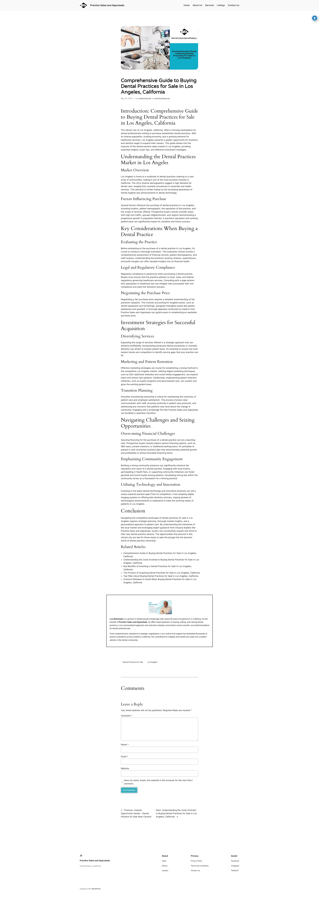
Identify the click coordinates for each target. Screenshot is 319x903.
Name (125, 744)
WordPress (96, 889)
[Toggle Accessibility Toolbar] (315, 18)
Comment (126, 715)
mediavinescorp (144, 98)
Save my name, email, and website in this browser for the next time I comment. (158, 782)
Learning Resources (162, 98)
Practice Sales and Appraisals (107, 5)
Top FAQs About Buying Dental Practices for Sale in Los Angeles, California (160, 576)
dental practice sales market (150, 146)
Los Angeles (152, 662)
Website (125, 768)
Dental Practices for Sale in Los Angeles (158, 120)
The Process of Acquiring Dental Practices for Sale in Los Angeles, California (161, 573)
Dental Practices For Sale (133, 662)
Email (124, 756)
